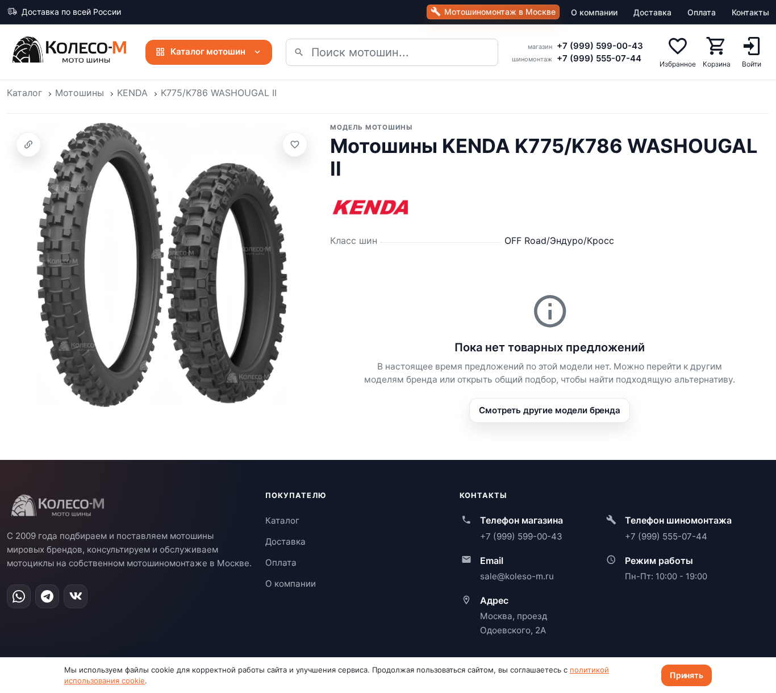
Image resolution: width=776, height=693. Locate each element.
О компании (594, 12)
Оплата (701, 12)
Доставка (652, 12)
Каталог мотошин (207, 51)
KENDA (132, 92)
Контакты (750, 12)
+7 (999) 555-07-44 (599, 58)
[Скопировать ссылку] (28, 144)
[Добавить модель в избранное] (294, 144)
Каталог (24, 92)
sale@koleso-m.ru (517, 576)
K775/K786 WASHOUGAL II (219, 92)
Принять (686, 675)
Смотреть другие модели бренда (549, 410)
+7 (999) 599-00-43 (600, 45)
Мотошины (79, 92)
